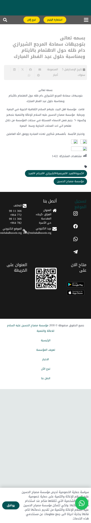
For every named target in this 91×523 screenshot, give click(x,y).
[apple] (75, 293)
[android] (75, 284)
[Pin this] (38, 75)
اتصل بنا (45, 378)
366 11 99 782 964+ (15, 221)
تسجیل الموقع (80, 203)
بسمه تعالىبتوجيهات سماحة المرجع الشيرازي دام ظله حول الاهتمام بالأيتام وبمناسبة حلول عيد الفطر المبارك (49, 47)
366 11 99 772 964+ (15, 213)
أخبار (55, 74)
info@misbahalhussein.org (37, 232)
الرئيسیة (45, 340)
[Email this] (38, 69)
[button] (5, 20)
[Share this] (30, 69)
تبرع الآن (45, 368)
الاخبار (45, 359)
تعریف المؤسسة (45, 349)
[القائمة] (86, 20)
